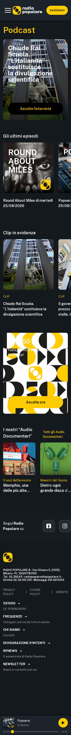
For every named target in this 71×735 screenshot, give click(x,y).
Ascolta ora (35, 402)
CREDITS (62, 592)
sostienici (57, 10)
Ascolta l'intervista (35, 109)
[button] (8, 10)
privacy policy (9, 592)
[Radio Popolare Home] (27, 10)
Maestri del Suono (53, 480)
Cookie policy (35, 592)
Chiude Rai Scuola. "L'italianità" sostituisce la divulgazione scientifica (24, 309)
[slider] (12, 731)
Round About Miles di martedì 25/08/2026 (28, 203)
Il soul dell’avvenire (17, 480)
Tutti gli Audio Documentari (53, 434)
